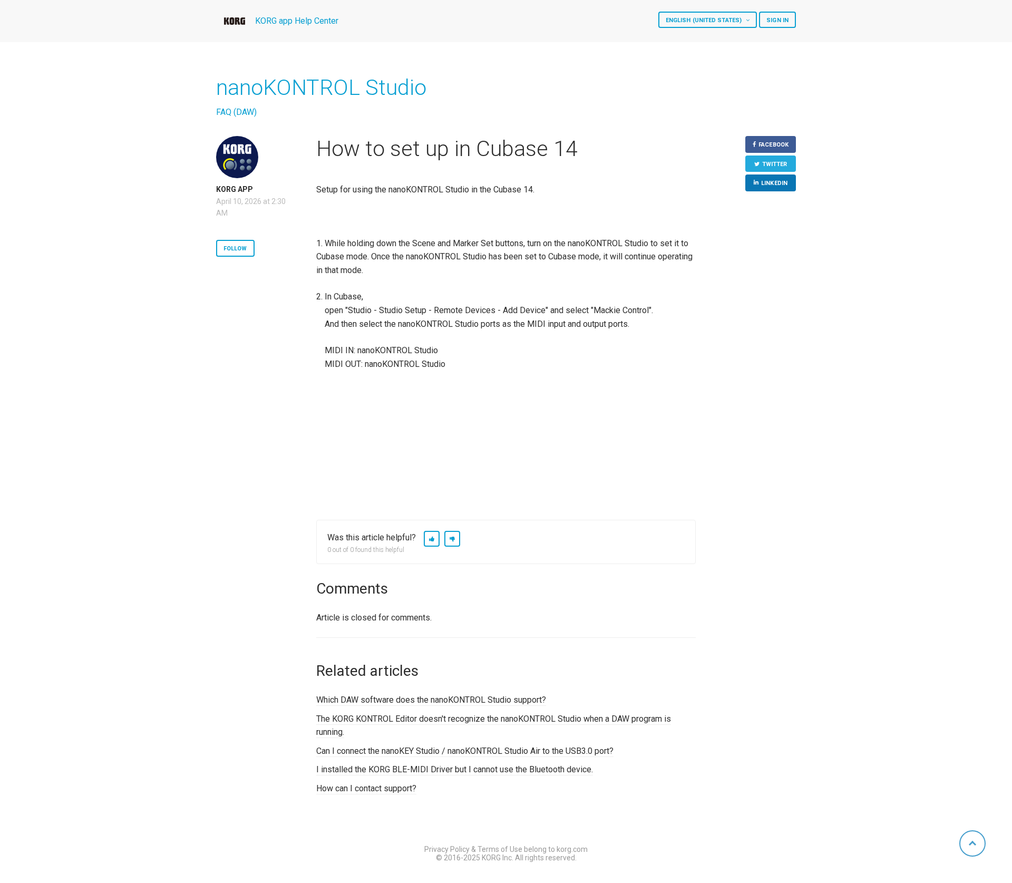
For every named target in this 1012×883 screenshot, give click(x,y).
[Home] (234, 21)
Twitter (774, 164)
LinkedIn (774, 183)
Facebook (773, 144)
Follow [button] (235, 248)
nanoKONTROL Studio (321, 87)
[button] (432, 539)
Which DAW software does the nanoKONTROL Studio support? (431, 700)
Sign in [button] (777, 20)
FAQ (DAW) (236, 112)
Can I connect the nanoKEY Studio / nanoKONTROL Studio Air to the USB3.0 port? (465, 751)
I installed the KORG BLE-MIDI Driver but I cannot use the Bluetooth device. (454, 769)
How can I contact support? (366, 788)
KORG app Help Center (296, 21)
